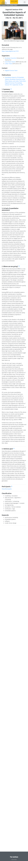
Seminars (4, 5)
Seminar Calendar (10, 5)
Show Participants (7, 489)
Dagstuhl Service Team (11, 70)
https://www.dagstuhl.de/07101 (10, 51)
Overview (14, 859)
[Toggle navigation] (24, 2)
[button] (3, 30)
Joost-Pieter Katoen (10, 62)
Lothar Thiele (8, 63)
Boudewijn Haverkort (10, 58)
